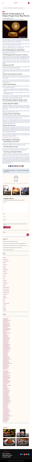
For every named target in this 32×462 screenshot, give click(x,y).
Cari (27, 234)
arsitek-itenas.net (5, 395)
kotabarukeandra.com (6, 413)
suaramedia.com (5, 336)
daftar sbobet (5, 294)
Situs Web (4, 219)
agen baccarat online (6, 303)
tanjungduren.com (6, 330)
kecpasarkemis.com (6, 366)
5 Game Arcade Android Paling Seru (8, 249)
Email (4, 216)
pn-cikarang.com (5, 404)
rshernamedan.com (6, 349)
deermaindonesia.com (6, 365)
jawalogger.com (5, 327)
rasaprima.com (5, 421)
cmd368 (4, 285)
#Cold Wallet (5, 19)
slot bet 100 (4, 280)
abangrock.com (5, 354)
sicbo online (4, 271)
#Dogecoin (8, 19)
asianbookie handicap (6, 290)
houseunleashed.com (6, 339)
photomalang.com (5, 353)
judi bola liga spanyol (6, 287)
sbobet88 (4, 257)
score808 (4, 296)
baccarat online (5, 259)
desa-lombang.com (6, 367)
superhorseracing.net (6, 346)
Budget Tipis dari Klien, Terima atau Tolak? (12, 137)
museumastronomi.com (6, 322)
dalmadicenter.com (6, 394)
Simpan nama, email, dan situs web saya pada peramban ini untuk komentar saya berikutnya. (15, 224)
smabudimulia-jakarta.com (7, 385)
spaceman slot (5, 283)
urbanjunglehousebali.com (7, 358)
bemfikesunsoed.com (6, 376)
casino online (5, 264)
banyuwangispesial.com (6, 344)
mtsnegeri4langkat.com (6, 347)
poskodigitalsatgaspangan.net (7, 363)
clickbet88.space (5, 269)
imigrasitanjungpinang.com (7, 348)
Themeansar (22, 460)
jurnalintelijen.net (5, 412)
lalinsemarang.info (6, 364)
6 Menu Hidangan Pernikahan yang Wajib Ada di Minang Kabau (12, 247)
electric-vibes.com (5, 318)
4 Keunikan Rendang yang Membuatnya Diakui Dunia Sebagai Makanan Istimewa (15, 245)
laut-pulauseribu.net (6, 362)
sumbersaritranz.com (6, 357)
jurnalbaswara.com (6, 340)
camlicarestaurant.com (6, 337)
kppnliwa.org (5, 331)
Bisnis (3, 11)
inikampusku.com (5, 355)
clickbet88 (4, 310)
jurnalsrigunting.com (6, 356)
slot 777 (4, 276)
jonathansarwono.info (6, 338)
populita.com (5, 386)
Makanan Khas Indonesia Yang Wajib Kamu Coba (10, 241)
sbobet (4, 278)
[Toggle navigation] (3, 3)
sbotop (4, 306)
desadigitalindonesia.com (7, 377)
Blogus (18, 460)
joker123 (4, 262)
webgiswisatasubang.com (7, 328)
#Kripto (15, 19)
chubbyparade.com (6, 335)
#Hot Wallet (11, 19)
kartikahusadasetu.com (6, 403)
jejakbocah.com (5, 321)
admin (6, 18)
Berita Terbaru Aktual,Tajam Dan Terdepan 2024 (7, 455)
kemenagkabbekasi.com (6, 345)
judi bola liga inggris (6, 292)
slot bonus (4, 308)
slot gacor (4, 266)
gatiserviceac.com (5, 319)
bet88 (4, 299)
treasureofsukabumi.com (6, 329)
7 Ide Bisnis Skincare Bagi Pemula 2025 (6, 191)
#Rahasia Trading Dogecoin (20, 19)
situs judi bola (5, 273)
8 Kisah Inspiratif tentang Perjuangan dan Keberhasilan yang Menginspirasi (14, 243)
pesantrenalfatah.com (6, 326)
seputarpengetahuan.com (7, 320)
